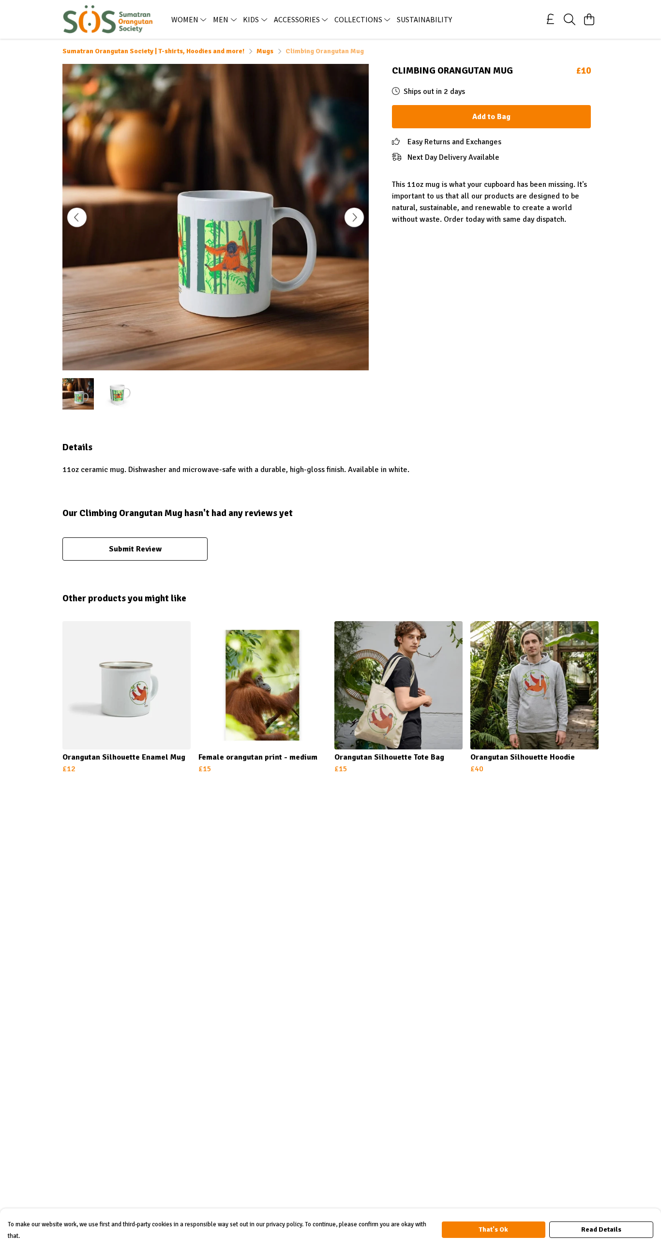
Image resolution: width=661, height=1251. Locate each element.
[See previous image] (77, 217)
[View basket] (589, 19)
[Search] (569, 19)
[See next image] (354, 217)
